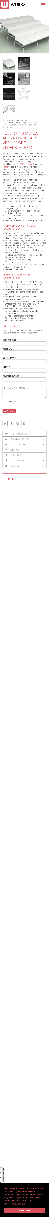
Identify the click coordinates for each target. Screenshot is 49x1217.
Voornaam (8, 349)
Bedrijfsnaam (10, 340)
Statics (14, 449)
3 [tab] (3, 1172)
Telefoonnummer (11, 376)
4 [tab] (3, 1175)
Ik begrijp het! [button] (25, 1210)
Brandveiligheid (19, 439)
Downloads (17, 460)
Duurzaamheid (19, 444)
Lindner (6, 167)
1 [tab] (3, 1167)
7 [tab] (3, 1183)
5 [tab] (3, 1177)
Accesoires (16, 455)
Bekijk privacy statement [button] (15, 1204)
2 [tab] (3, 1170)
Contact (15, 465)
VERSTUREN (9, 411)
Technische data (20, 434)
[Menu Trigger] (43, 4)
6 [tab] (3, 1180)
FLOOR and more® (25, 164)
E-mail (6, 367)
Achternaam (9, 358)
